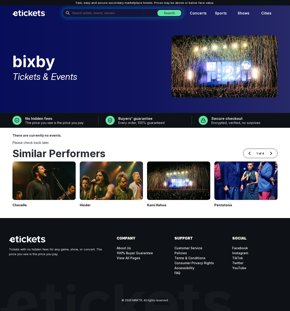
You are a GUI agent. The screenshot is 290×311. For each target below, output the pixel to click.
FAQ (177, 273)
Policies (180, 253)
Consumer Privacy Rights (194, 263)
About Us (124, 248)
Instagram (240, 253)
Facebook (240, 248)
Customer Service (188, 248)
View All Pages (128, 258)
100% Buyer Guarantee (135, 253)
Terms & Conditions (189, 258)
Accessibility (184, 268)
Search (169, 13)
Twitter (237, 263)
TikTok (237, 258)
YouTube (239, 268)
